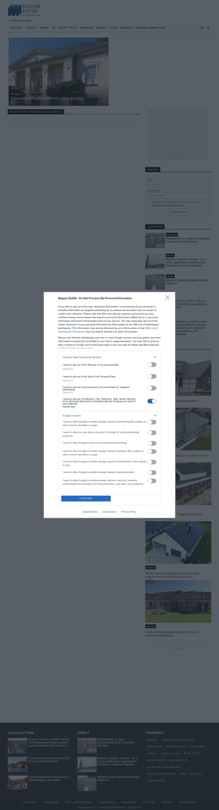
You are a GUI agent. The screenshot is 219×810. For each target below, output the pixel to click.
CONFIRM (86, 498)
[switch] (151, 364)
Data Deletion (90, 511)
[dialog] (109, 405)
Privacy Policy (128, 511)
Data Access (109, 511)
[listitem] (109, 357)
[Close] (168, 298)
